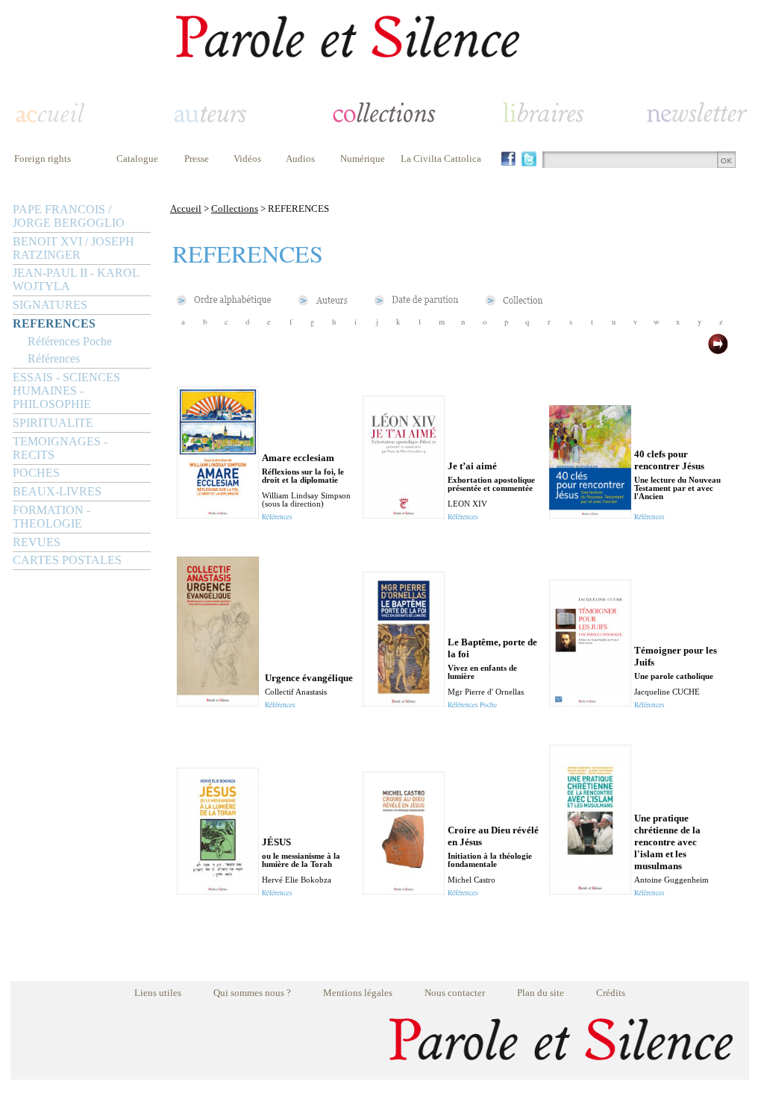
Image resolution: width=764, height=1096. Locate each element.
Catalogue (137, 158)
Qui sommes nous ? (252, 992)
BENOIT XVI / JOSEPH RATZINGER (73, 248)
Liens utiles (157, 992)
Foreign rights (42, 158)
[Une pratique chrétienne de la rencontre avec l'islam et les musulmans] (590, 890)
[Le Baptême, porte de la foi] (404, 702)
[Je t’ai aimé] (404, 514)
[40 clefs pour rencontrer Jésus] (590, 514)
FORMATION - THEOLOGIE (51, 517)
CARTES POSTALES (67, 560)
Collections (234, 208)
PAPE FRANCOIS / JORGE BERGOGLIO (69, 216)
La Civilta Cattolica (441, 158)
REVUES (36, 542)
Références (54, 358)
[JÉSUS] (218, 890)
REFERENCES (54, 323)
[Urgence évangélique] (218, 702)
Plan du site (540, 992)
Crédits (610, 992)
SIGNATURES (50, 304)
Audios (300, 158)
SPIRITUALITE (53, 422)
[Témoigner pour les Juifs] (590, 702)
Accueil (185, 208)
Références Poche (70, 341)
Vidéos (247, 158)
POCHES (36, 472)
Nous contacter (455, 992)
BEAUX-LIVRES (57, 491)
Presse (196, 158)
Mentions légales (357, 992)
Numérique (362, 158)
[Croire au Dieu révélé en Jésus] (404, 890)
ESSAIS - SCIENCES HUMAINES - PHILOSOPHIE (66, 390)
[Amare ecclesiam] (218, 514)
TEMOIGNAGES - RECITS (60, 448)
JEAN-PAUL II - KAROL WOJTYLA (76, 279)
